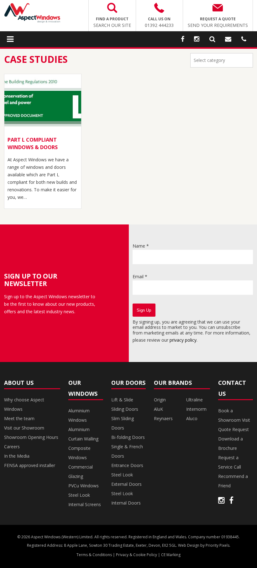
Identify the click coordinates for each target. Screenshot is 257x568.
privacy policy (183, 340)
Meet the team (19, 418)
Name (141, 246)
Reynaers (163, 418)
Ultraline (194, 400)
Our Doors (128, 382)
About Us (19, 382)
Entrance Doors (127, 465)
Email (140, 276)
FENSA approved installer (29, 465)
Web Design (188, 545)
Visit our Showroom (24, 428)
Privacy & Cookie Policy (136, 554)
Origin (160, 400)
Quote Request (233, 429)
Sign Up (144, 310)
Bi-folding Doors (128, 437)
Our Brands (173, 382)
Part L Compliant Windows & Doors (33, 143)
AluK (158, 409)
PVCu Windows (83, 486)
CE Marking (171, 554)
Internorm (196, 409)
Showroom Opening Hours (31, 437)
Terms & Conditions (94, 554)
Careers (12, 447)
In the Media (16, 456)
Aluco (191, 418)
